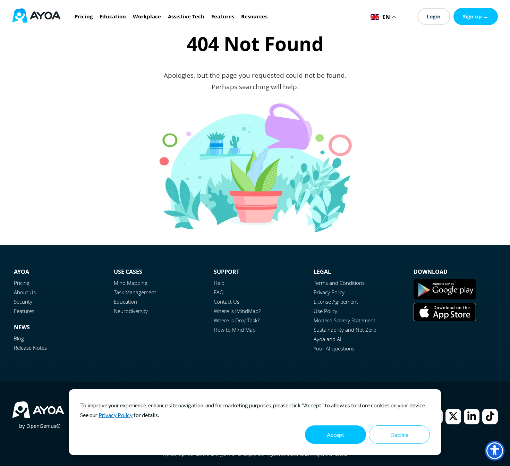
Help (219, 282)
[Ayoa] (36, 16)
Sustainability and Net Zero (345, 329)
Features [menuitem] (222, 16)
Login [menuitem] (434, 16)
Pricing (21, 282)
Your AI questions (334, 348)
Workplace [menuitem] (147, 16)
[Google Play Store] (445, 297)
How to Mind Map (235, 329)
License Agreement (336, 301)
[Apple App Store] (445, 319)
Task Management (135, 292)
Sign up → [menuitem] (475, 16)
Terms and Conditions (339, 282)
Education (125, 301)
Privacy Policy (116, 415)
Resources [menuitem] (254, 16)
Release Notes (30, 347)
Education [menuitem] (113, 16)
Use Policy (325, 310)
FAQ (218, 292)
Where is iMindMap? (237, 310)
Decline (399, 434)
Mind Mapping (130, 282)
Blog (19, 338)
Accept (335, 434)
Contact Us (226, 301)
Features (24, 310)
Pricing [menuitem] (84, 16)
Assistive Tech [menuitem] (186, 16)
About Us (25, 292)
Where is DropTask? (237, 320)
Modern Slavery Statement (344, 320)
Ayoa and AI (327, 339)
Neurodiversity (131, 310)
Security (23, 301)
